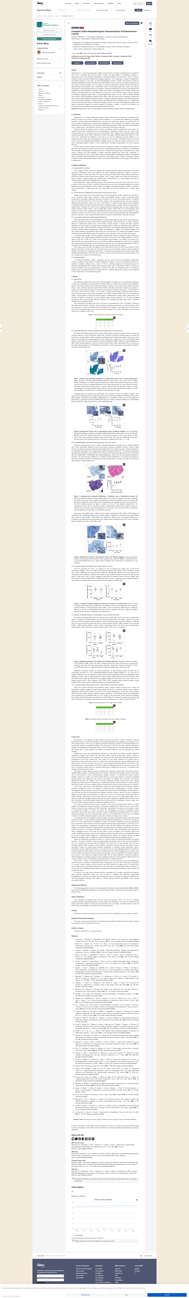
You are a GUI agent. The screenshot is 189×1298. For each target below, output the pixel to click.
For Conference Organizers (103, 1282)
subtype (116, 108)
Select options (42, 1276)
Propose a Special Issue (49, 39)
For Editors (98, 1273)
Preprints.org (118, 1273)
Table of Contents (43, 86)
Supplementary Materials (45, 99)
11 (112, 782)
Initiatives (110, 3)
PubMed (135, 941)
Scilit (116, 1275)
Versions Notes (117, 63)
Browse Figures (90, 63)
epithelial (99, 108)
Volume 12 (50, 16)
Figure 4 (135, 513)
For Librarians (99, 1275)
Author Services (99, 3)
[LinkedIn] (79, 1139)
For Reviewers (99, 1271)
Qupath (122, 108)
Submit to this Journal (49, 30)
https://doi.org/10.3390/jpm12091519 (101, 53)
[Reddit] (89, 1139)
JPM (44, 16)
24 (105, 823)
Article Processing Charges (84, 1269)
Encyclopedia (119, 1280)
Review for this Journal (49, 34)
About (119, 3)
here (80, 1181)
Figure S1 (124, 674)
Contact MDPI (80, 1275)
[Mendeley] (93, 1139)
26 (80, 851)
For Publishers (99, 1278)
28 (121, 853)
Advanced (147, 10)
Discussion (41, 97)
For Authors (98, 1269)
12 (113, 782)
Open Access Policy (81, 1273)
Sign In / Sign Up (138, 3)
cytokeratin (110, 108)
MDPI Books (118, 1271)
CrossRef (129, 941)
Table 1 (129, 303)
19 (85, 812)
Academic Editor (42, 48)
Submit (149, 3)
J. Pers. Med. (40, 1256)
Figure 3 (121, 445)
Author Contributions (43, 101)
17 (96, 808)
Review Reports (104, 63)
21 (100, 814)
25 (114, 825)
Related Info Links (42, 59)
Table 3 (110, 697)
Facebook (137, 1271)
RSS (141, 1256)
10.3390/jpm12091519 (67, 16)
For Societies (99, 1280)
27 (98, 853)
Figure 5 (103, 572)
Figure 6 (94, 619)
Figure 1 (92, 333)
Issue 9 (57, 16)
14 (77, 792)
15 (79, 792)
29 (105, 855)
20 (115, 812)
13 (75, 792)
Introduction (41, 91)
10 (96, 759)
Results (40, 95)
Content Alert (148, 1256)
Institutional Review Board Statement (48, 105)
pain (89, 108)
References (41, 110)
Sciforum (117, 1269)
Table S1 (131, 227)
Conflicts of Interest (43, 108)
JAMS (116, 1282)
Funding (40, 103)
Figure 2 (86, 395)
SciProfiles (118, 1278)
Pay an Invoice (80, 1271)
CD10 (104, 108)
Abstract (40, 89)
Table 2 (74, 693)
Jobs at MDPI (79, 1278)
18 (98, 808)
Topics (77, 3)
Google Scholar (120, 941)
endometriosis (82, 108)
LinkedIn (137, 1269)
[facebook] (83, 1139)
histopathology (129, 108)
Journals (68, 3)
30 (128, 857)
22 (133, 818)
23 (88, 821)
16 (113, 802)
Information (86, 3)
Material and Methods (44, 93)
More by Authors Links (44, 63)
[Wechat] (86, 1139)
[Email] (73, 1139)
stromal (93, 108)
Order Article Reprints (132, 23)
